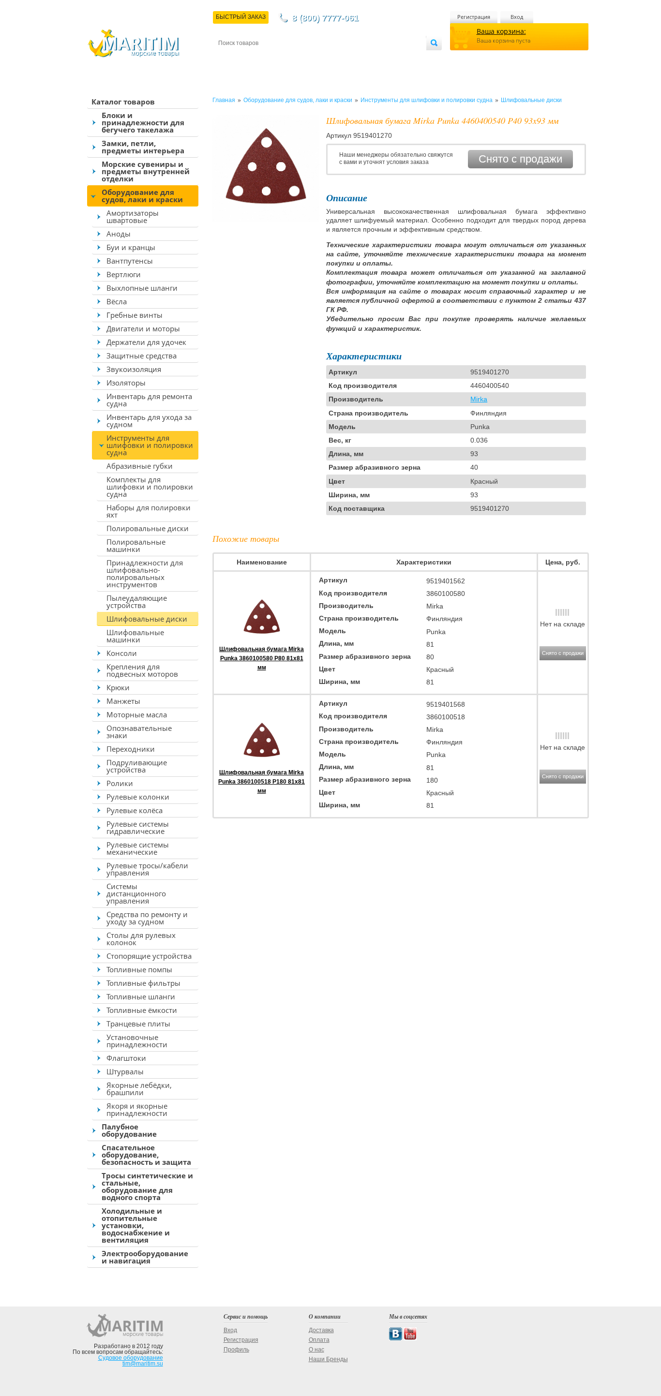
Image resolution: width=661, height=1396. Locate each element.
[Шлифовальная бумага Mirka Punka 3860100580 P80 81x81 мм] (262, 640)
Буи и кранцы (130, 247)
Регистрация (473, 16)
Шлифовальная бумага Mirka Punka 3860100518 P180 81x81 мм (261, 781)
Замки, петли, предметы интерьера (143, 146)
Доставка (266, 59)
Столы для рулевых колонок (141, 938)
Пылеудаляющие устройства (136, 601)
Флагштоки (126, 1058)
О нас (316, 1349)
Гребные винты (134, 315)
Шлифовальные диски (146, 619)
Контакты (229, 59)
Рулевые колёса (134, 810)
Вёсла (116, 301)
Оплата (298, 59)
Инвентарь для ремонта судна (149, 399)
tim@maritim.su (142, 1363)
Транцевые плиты (138, 1023)
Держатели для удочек (146, 342)
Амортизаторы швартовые (132, 216)
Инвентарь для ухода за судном (149, 420)
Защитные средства (141, 355)
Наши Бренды (328, 1359)
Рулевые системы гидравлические (137, 827)
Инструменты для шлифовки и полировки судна (149, 445)
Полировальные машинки (135, 545)
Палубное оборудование (129, 1130)
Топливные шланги (140, 996)
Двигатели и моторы (143, 328)
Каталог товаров (123, 101)
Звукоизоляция (133, 369)
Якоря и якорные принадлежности (136, 1109)
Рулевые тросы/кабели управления (147, 869)
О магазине (334, 59)
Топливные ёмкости (141, 1010)
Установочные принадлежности (136, 1040)
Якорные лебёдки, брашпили (139, 1088)
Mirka (478, 399)
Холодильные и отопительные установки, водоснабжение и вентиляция (136, 1225)
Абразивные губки (139, 466)
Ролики (119, 783)
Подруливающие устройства (136, 765)
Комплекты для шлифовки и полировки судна (149, 487)
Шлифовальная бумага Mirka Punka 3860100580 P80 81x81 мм (261, 658)
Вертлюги (123, 274)
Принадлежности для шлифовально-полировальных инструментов (144, 573)
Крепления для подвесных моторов (142, 670)
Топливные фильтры (143, 983)
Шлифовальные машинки (135, 635)
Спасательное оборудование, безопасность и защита (146, 1155)
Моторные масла (136, 714)
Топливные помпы (139, 969)
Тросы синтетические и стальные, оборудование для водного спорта (147, 1186)
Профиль (236, 1349)
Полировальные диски (147, 528)
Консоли (121, 653)
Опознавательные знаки (139, 731)
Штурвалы (125, 1071)
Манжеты (123, 701)
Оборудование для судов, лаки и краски (142, 195)
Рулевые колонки (137, 797)
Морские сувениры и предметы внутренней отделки (146, 171)
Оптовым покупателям (397, 59)
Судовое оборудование (130, 1357)
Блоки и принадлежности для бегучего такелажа (143, 122)
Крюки (118, 687)
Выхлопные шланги (142, 288)
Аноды (118, 233)
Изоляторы (126, 382)
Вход (517, 16)
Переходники (130, 749)
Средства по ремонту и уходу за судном (147, 917)
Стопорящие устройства (149, 956)
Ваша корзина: (501, 31)
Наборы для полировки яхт (148, 511)
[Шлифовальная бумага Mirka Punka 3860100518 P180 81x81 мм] (262, 763)
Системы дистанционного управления (136, 893)
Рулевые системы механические (137, 848)
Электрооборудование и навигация (145, 1256)
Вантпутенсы (129, 261)
